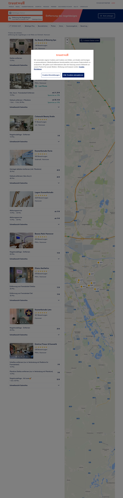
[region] (62, 65)
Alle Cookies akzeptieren (73, 75)
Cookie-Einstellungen (51, 75)
